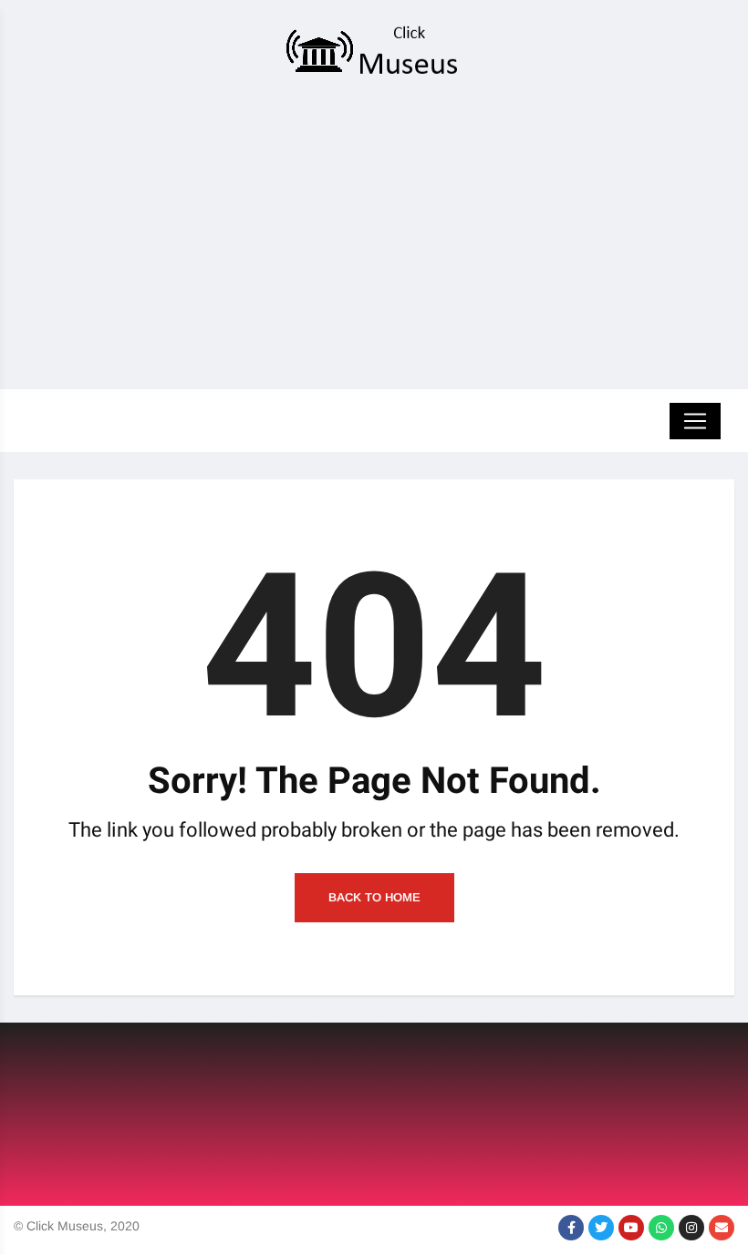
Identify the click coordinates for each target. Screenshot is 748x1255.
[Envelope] (721, 1227)
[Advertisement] (374, 238)
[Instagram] (691, 1227)
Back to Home (374, 897)
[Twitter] (601, 1227)
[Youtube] (631, 1227)
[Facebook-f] (571, 1227)
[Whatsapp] (661, 1227)
